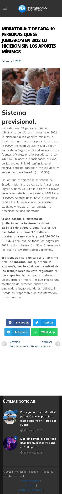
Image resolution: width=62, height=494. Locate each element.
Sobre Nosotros (30, 480)
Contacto (30, 485)
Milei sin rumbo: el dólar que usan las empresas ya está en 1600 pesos (38, 443)
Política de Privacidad (30, 489)
